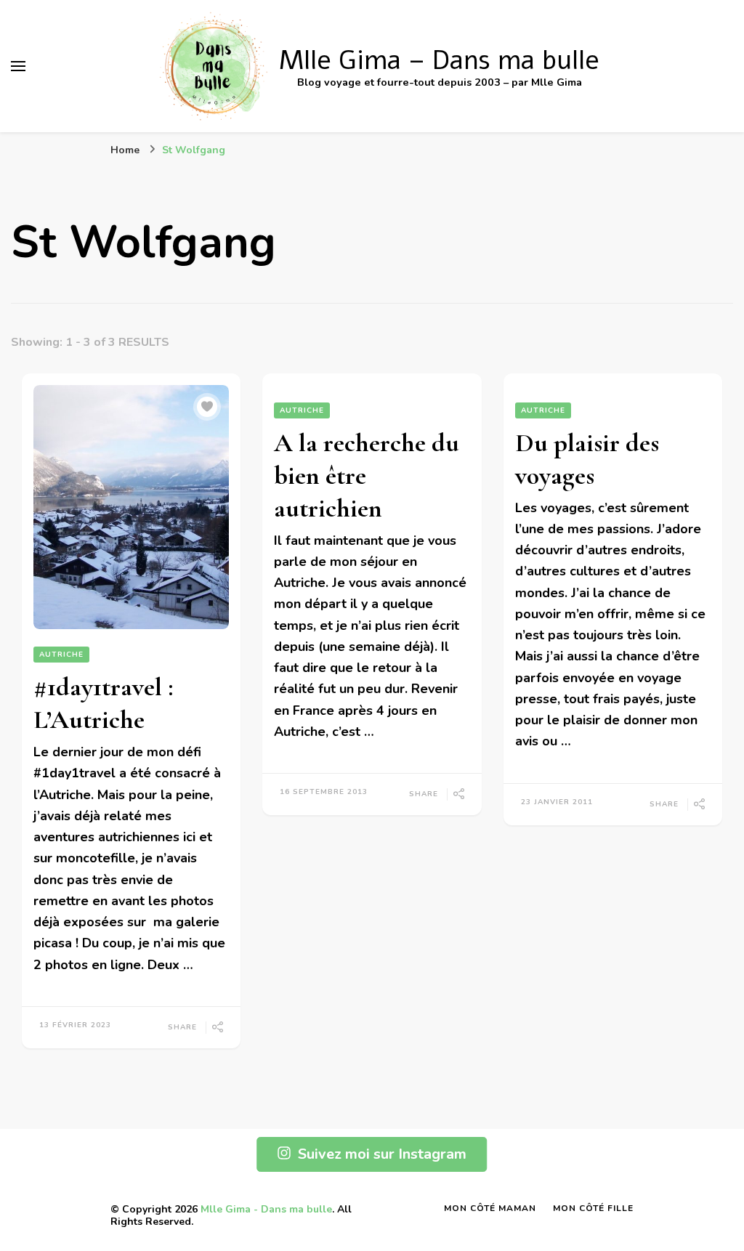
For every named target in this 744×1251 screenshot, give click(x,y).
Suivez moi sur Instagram (382, 1154)
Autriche (61, 654)
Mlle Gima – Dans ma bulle (439, 60)
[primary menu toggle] (18, 66)
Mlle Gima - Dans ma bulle (266, 1209)
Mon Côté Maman (490, 1208)
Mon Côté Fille (593, 1208)
